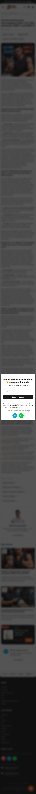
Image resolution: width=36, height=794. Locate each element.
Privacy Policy (21, 407)
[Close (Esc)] (33, 376)
